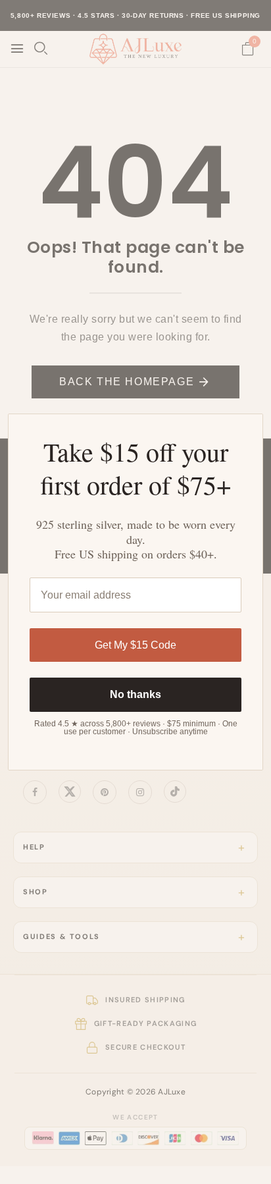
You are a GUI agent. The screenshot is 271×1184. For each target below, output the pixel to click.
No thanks (135, 694)
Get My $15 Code (135, 645)
